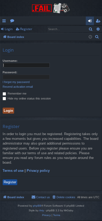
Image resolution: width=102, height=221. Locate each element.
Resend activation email (18, 86)
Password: (10, 72)
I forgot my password (16, 82)
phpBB (37, 205)
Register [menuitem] (99, 21)
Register (26, 29)
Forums (13, 21)
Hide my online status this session (29, 98)
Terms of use (13, 171)
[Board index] (51, 8)
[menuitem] (97, 37)
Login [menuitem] (91, 21)
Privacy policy (38, 171)
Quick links (5, 21)
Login (9, 29)
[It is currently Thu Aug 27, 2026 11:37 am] (90, 37)
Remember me (16, 93)
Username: (10, 60)
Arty (41, 210)
